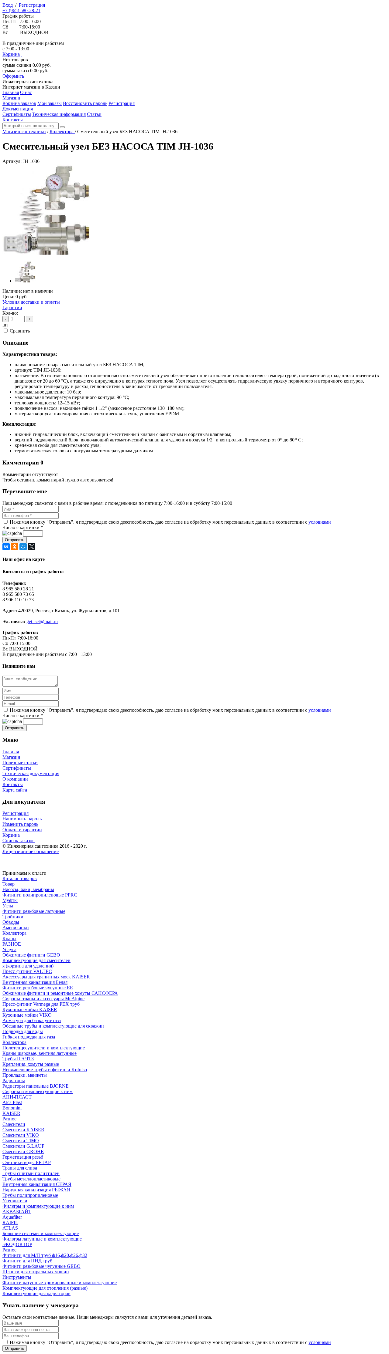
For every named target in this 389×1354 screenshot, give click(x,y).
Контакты (12, 784)
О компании (15, 779)
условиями (319, 522)
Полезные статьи (20, 762)
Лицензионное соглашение (30, 851)
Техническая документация (30, 773)
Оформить (13, 76)
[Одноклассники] (14, 546)
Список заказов (18, 840)
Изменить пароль (20, 824)
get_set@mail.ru (42, 621)
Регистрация (32, 5)
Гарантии (12, 307)
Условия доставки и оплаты (31, 302)
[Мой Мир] (23, 546)
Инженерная (27, 81)
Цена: (8, 296)
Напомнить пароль (22, 818)
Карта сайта (14, 789)
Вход (7, 5)
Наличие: (12, 291)
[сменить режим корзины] (21, 54)
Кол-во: (10, 313)
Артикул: (12, 161)
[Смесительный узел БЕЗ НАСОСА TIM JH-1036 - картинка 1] (48, 253)
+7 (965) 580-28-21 (21, 10)
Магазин (11, 757)
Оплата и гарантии (22, 829)
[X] (31, 546)
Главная (10, 751)
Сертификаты (16, 768)
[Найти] (62, 127)
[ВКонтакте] (6, 546)
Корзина (11, 54)
